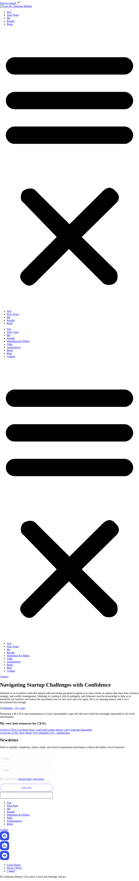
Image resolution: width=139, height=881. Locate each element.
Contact (11, 356)
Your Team (13, 15)
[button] (69, 167)
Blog (9, 353)
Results (11, 21)
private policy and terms (31, 779)
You (9, 11)
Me (8, 18)
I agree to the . (24, 779)
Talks (10, 344)
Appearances (14, 347)
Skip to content (8, 3)
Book (10, 24)
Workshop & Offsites (18, 341)
